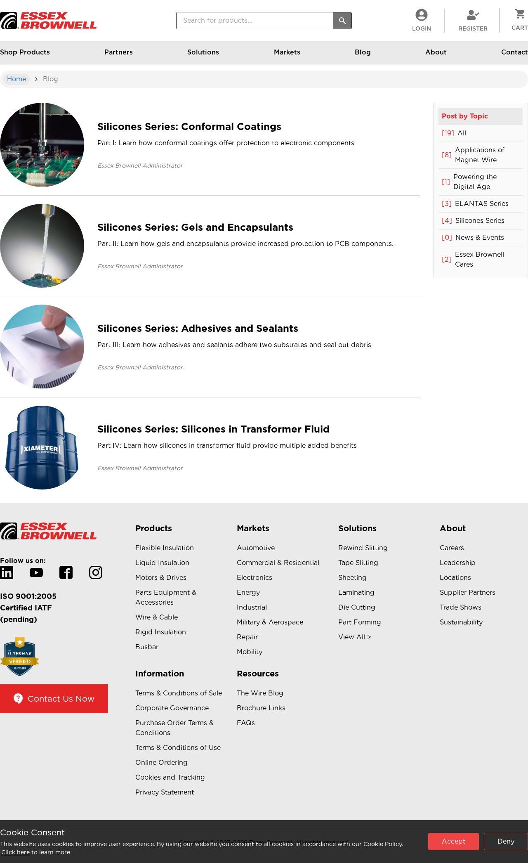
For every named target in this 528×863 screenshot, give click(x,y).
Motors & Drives (160, 578)
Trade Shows (460, 607)
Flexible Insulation (164, 548)
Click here (15, 852)
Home (16, 79)
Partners (118, 52)
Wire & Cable (156, 617)
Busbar (146, 647)
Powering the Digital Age (469, 182)
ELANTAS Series (475, 204)
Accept (453, 841)
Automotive (256, 548)
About (436, 52)
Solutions (203, 52)
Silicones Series (473, 221)
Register (473, 28)
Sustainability (461, 622)
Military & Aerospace (270, 622)
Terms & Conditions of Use (178, 748)
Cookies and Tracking (170, 777)
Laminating (356, 592)
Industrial (252, 607)
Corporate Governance (172, 708)
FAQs (246, 723)
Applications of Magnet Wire (473, 155)
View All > (354, 637)
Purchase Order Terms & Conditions (174, 728)
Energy (248, 592)
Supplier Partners (467, 592)
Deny (505, 841)
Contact (514, 52)
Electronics (254, 578)
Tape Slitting (358, 563)
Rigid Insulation (160, 632)
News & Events (473, 237)
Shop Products (25, 52)
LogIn (421, 28)
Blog (363, 52)
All (454, 133)
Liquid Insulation (162, 563)
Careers (452, 548)
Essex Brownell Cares (473, 259)
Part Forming (359, 622)
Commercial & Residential (278, 563)
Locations (455, 578)
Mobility (249, 652)
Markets (287, 52)
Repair (247, 637)
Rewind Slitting (363, 548)
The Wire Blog (260, 693)
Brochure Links (261, 708)
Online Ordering (161, 762)
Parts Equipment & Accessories (165, 597)
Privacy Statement (164, 792)
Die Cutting (356, 607)
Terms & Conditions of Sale (178, 693)
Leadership (458, 563)
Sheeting (352, 578)
